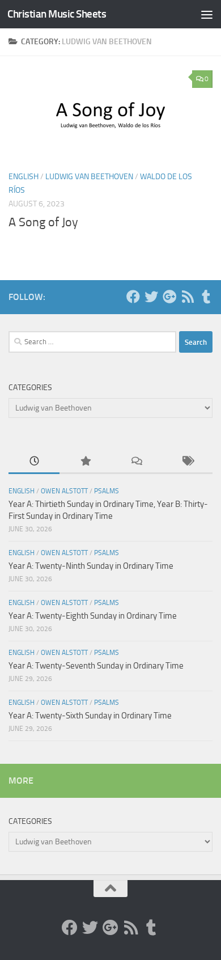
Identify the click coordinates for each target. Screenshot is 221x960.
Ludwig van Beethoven (89, 176)
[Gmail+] (169, 296)
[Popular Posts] (85, 462)
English (23, 176)
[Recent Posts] (34, 462)
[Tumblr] (205, 296)
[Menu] (207, 14)
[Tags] (187, 462)
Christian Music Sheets (56, 13)
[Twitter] (151, 296)
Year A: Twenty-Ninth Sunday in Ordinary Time (90, 566)
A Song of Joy (43, 222)
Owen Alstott (64, 491)
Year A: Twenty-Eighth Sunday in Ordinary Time (92, 616)
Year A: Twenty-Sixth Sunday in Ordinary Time (90, 716)
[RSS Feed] (187, 296)
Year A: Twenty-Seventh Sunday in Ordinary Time (96, 666)
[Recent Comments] (136, 462)
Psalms (106, 491)
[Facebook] (133, 296)
